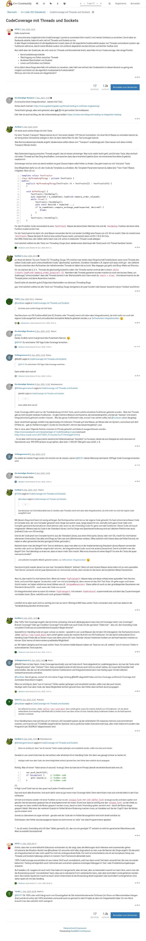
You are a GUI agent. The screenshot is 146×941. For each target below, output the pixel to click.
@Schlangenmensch (57, 384)
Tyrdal (17, 892)
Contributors (85, 931)
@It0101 (18, 342)
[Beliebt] (57, 3)
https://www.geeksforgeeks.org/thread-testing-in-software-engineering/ (67, 106)
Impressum (81, 928)
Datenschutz (69, 928)
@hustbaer (39, 299)
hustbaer (18, 127)
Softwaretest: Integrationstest (105, 318)
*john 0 (17, 700)
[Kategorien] (37, 3)
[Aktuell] (43, 3)
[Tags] (50, 3)
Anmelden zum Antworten (125, 87)
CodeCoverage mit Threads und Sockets (51, 303)
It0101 (17, 29)
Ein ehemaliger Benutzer (24, 98)
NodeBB (74, 931)
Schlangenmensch (22, 355)
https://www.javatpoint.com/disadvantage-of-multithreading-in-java (45, 432)
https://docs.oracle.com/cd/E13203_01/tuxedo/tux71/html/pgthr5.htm (47, 435)
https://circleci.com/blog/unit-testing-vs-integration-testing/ (94, 114)
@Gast (49, 355)
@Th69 (54, 331)
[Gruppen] (64, 3)
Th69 (17, 299)
